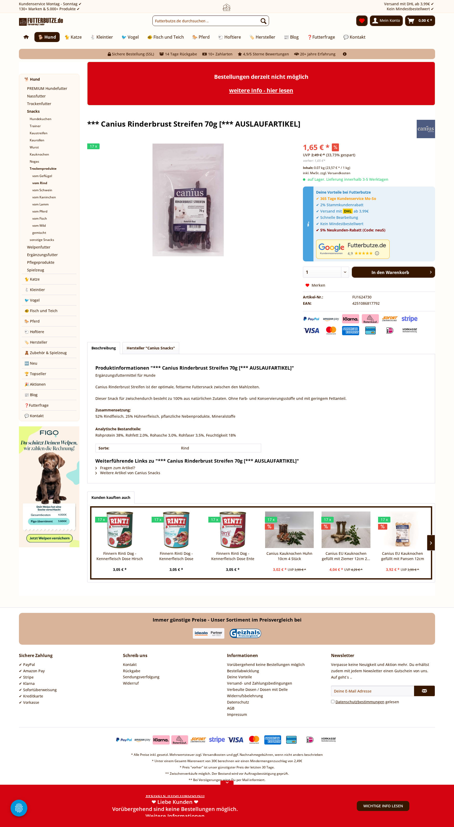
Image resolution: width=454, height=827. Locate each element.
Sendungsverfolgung (141, 676)
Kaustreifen (39, 133)
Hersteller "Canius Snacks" (151, 347)
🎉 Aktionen (35, 384)
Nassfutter (36, 96)
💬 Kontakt (34, 415)
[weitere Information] (345, 53)
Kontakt (130, 664)
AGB (230, 708)
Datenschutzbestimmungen (360, 701)
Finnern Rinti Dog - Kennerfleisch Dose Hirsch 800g (119, 556)
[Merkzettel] (362, 20)
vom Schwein (42, 190)
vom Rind (39, 183)
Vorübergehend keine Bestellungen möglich (266, 664)
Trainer (35, 126)
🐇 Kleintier (34, 289)
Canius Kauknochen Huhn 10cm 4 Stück (289, 556)
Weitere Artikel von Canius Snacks (129, 472)
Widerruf (131, 683)
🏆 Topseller (35, 373)
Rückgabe (131, 670)
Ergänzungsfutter (42, 254)
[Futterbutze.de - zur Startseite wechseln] (41, 22)
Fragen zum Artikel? (117, 467)
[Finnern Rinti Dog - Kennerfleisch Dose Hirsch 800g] (119, 529)
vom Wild (39, 225)
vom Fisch (39, 218)
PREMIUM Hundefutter (47, 88)
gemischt (39, 232)
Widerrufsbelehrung (245, 695)
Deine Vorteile (239, 676)
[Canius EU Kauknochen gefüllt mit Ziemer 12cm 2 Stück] (346, 529)
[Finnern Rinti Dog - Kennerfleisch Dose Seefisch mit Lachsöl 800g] (176, 529)
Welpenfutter (38, 247)
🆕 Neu (30, 363)
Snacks (33, 111)
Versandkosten (214, 754)
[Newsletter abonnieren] (424, 691)
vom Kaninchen (44, 197)
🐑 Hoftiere (34, 331)
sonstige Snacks (42, 239)
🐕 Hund (32, 79)
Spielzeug (35, 269)
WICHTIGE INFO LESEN (383, 805)
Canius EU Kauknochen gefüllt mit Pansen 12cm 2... (402, 556)
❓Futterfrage (36, 405)
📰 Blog (31, 394)
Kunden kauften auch (110, 497)
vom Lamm (40, 204)
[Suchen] (263, 20)
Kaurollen (37, 140)
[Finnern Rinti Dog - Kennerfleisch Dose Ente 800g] (233, 529)
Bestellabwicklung (243, 670)
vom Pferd (39, 211)
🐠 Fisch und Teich (41, 310)
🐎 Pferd (32, 321)
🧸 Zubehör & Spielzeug (45, 352)
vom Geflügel (42, 176)
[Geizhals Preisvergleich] (245, 633)
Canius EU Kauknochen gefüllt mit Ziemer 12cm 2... (346, 556)
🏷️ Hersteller (35, 342)
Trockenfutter (39, 103)
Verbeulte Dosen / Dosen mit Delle (257, 689)
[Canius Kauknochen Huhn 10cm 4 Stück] (289, 529)
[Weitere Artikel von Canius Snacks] (426, 129)
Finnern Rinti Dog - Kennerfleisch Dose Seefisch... (176, 556)
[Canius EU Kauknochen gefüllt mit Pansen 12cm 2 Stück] (402, 529)
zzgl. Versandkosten (335, 173)
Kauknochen (39, 154)
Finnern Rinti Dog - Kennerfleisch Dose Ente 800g (232, 556)
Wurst (34, 147)
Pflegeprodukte (40, 262)
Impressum (237, 714)
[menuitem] (210, 20)
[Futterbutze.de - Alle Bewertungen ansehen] (374, 249)
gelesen (367, 701)
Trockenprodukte (43, 168)
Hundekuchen (40, 119)
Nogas (34, 161)
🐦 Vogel (32, 300)
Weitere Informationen (175, 812)
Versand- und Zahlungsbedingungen (259, 683)
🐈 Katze (32, 279)
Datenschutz (238, 702)
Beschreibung (103, 347)
